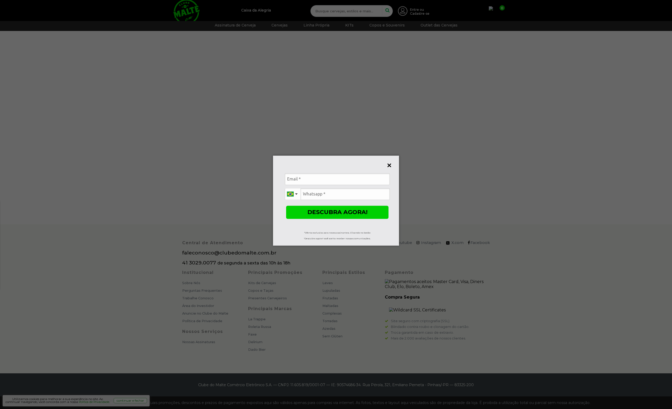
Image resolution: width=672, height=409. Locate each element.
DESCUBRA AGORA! (337, 212)
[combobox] (293, 194)
